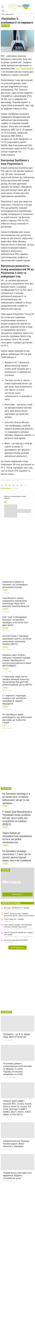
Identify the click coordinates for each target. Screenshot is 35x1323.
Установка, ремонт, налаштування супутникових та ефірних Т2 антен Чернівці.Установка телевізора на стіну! (17, 1069)
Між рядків (11, 882)
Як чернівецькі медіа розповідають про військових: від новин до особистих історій (17, 718)
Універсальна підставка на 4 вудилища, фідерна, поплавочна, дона (17, 1175)
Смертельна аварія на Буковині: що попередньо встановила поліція (15, 584)
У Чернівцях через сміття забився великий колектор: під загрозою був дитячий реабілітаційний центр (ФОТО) (17, 680)
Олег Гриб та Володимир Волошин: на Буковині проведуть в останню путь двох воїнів (15, 621)
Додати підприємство (17, 947)
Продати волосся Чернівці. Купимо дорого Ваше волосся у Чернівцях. (16, 1144)
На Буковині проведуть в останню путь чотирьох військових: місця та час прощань (16, 798)
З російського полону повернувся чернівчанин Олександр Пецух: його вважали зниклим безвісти (15, 602)
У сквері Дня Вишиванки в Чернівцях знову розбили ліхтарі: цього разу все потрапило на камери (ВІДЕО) (17, 818)
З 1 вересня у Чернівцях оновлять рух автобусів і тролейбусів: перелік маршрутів (14, 699)
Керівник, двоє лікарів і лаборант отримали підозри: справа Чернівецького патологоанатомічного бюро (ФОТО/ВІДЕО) (16, 660)
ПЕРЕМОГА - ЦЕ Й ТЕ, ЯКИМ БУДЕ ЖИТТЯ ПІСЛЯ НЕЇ (16, 1036)
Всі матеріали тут (17, 894)
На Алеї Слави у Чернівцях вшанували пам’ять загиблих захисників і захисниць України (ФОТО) (16, 640)
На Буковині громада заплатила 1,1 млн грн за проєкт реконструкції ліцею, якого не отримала (16, 855)
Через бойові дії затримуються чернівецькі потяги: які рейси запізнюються (17, 837)
